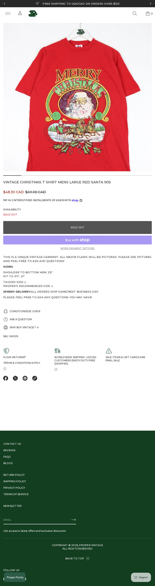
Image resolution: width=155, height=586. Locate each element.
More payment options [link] (78, 248)
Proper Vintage (91, 545)
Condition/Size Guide (25, 311)
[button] (134, 13)
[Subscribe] (73, 519)
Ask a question (21, 319)
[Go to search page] (134, 13)
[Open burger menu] (7, 13)
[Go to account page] (20, 14)
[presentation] (77, 97)
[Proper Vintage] (33, 13)
